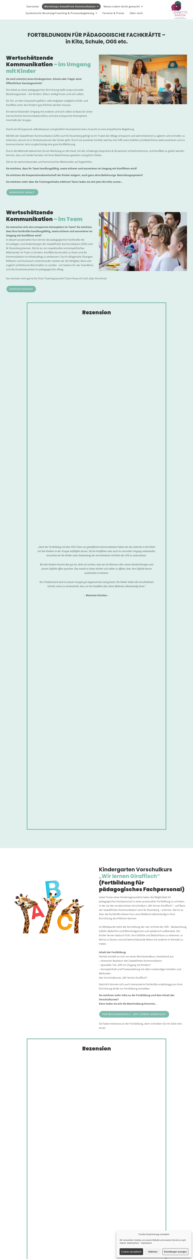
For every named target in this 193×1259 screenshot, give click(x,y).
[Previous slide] (37, 571)
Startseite (32, 6)
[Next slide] (155, 571)
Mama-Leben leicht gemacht (122, 6)
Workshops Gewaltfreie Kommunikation (70, 6)
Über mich (136, 13)
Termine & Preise (113, 13)
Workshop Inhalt (22, 192)
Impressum (146, 1243)
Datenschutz (133, 1243)
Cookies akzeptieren (131, 1251)
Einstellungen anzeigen (175, 1251)
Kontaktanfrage (21, 289)
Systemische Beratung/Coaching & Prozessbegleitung (60, 13)
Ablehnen (152, 1251)
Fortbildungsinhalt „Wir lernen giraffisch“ (134, 1014)
